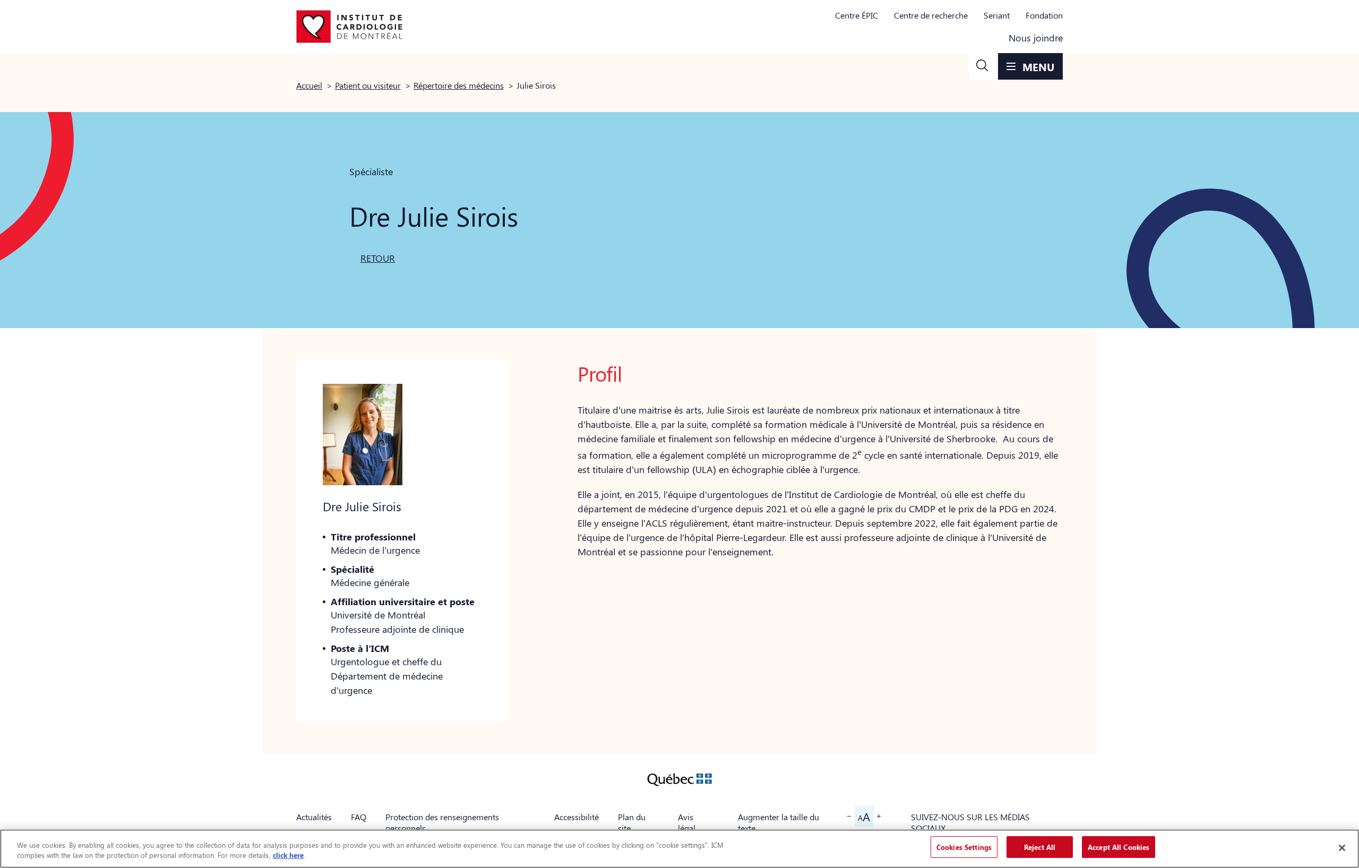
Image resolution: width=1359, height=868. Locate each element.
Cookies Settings (964, 847)
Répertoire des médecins (459, 85)
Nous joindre (1036, 37)
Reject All (1039, 847)
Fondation (1044, 15)
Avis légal (686, 822)
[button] (982, 66)
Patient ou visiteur (368, 85)
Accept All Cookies (1118, 847)
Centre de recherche (931, 15)
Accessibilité (576, 816)
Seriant (997, 15)
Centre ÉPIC (856, 15)
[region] (679, 848)
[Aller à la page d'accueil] (349, 26)
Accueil (309, 85)
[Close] (1342, 848)
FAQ (358, 816)
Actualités (314, 816)
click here (288, 855)
